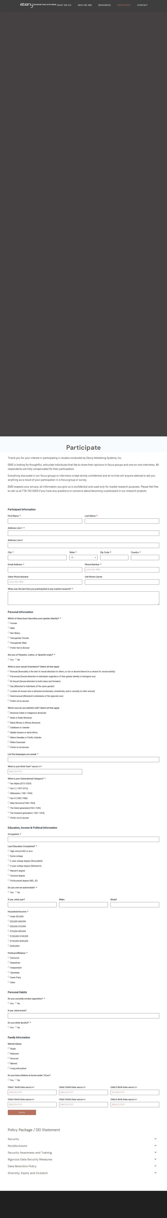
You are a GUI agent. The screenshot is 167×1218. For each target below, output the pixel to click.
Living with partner (18, 1068)
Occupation (14, 834)
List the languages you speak (22, 754)
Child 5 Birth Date (72, 1099)
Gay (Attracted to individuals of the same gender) (32, 686)
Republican (15, 962)
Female (13, 623)
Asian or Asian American (21, 717)
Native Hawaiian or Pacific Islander (25, 737)
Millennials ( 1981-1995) (21, 793)
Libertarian (15, 972)
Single (13, 1048)
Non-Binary (15, 633)
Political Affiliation (17, 953)
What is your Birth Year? (24, 766)
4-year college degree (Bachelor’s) (25, 866)
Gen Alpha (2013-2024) (20, 783)
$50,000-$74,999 (18, 926)
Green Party (15, 977)
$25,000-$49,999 (18, 921)
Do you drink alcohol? (18, 1022)
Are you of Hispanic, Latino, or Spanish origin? (31, 654)
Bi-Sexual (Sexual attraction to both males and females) (35, 681)
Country (135, 552)
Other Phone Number (18, 576)
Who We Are (85, 5)
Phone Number (92, 564)
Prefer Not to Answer (20, 648)
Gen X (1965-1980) (19, 798)
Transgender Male (18, 643)
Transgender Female (19, 638)
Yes (12, 659)
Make (61, 899)
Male (12, 628)
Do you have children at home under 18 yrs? (29, 1075)
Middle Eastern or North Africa (23, 732)
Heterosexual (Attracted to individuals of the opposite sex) (36, 696)
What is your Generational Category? (26, 778)
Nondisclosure (17, 1146)
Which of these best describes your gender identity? (34, 618)
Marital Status (15, 1044)
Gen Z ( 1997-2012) (19, 788)
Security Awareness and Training (30, 1152)
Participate (124, 5)
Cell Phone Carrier (93, 576)
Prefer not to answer (19, 701)
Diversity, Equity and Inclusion (28, 1173)
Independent (16, 967)
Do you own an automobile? (22, 887)
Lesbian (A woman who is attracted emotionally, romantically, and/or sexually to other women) (52, 691)
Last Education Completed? (22, 846)
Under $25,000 (16, 916)
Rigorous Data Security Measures (30, 1159)
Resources (104, 5)
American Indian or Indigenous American (28, 713)
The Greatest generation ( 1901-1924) (27, 813)
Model (114, 899)
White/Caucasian (17, 742)
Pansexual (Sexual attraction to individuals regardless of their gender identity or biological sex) (53, 676)
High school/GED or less (21, 851)
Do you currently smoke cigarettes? (25, 998)
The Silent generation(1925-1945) (25, 808)
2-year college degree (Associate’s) (26, 861)
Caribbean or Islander (19, 727)
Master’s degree (17, 870)
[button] (82, 1139)
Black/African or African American (25, 722)
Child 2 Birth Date (72, 1087)
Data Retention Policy (22, 1166)
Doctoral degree (17, 875)
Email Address (15, 564)
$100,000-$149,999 (19, 936)
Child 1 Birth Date (21, 1087)
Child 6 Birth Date (124, 1099)
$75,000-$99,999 (18, 931)
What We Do (64, 5)
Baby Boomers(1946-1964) (22, 803)
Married (13, 1063)
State (72, 552)
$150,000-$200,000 (19, 941)
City (10, 552)
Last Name (90, 516)
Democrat (14, 958)
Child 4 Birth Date (21, 1099)
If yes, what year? (16, 899)
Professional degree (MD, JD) (24, 880)
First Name (13, 516)
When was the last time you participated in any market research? (40, 589)
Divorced (14, 1058)
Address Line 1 (15, 528)
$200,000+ (15, 946)
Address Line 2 (15, 540)
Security (13, 1139)
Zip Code (105, 552)
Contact (142, 5)
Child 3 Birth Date (124, 1087)
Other (12, 982)
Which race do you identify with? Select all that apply (33, 708)
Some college (16, 856)
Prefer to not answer (19, 747)
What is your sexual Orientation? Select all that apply (33, 666)
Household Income (17, 911)
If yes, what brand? (17, 1010)
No (18, 659)
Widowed (14, 1053)
